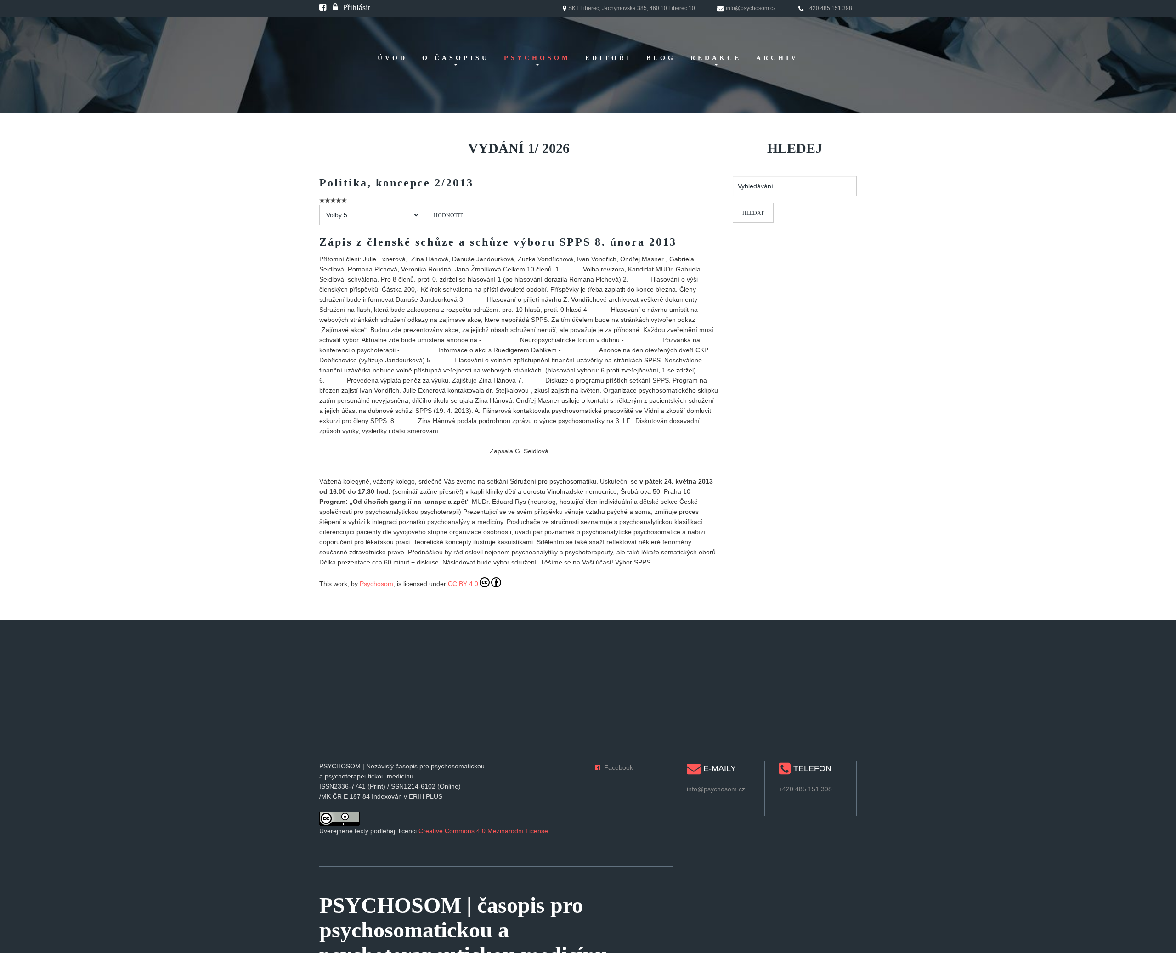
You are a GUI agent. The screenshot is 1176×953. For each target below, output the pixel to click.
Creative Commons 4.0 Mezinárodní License (483, 831)
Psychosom (376, 583)
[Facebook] (322, 7)
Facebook (618, 767)
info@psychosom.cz (716, 789)
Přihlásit (356, 7)
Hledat (753, 213)
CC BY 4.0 (463, 583)
